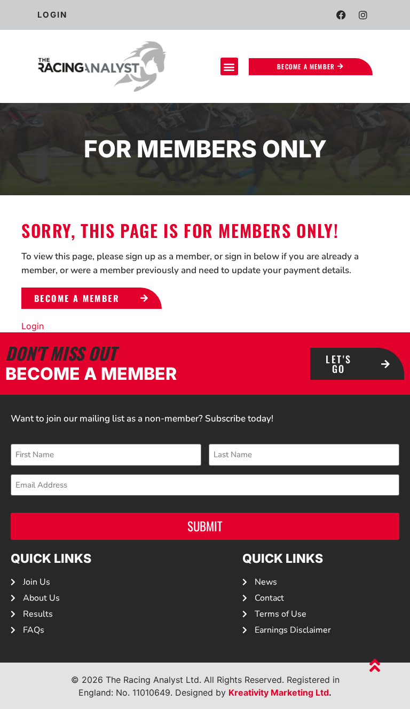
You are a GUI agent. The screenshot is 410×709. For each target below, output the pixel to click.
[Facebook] (341, 15)
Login (32, 326)
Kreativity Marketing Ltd (278, 692)
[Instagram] (363, 15)
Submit (205, 526)
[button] (229, 66)
